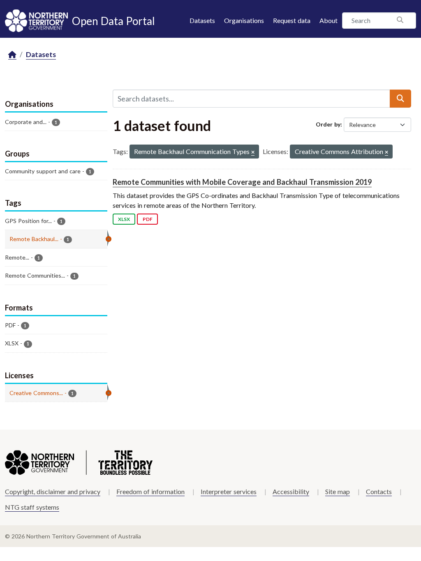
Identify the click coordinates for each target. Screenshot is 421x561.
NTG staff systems (32, 507)
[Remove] (252, 152)
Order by (328, 124)
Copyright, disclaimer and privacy (52, 491)
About (328, 20)
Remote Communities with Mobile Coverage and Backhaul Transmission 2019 (242, 181)
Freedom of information (150, 491)
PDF (148, 219)
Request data (291, 20)
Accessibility (291, 491)
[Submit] (400, 99)
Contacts (379, 491)
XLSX (124, 219)
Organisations (244, 20)
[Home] (12, 55)
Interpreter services (229, 491)
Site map (337, 491)
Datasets (202, 20)
